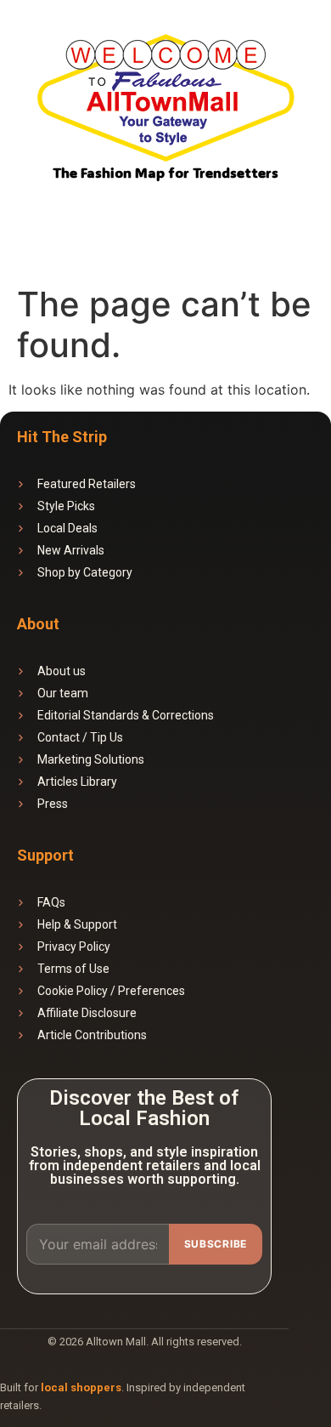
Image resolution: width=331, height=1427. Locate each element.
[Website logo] (165, 100)
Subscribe (215, 1243)
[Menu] (294, 213)
